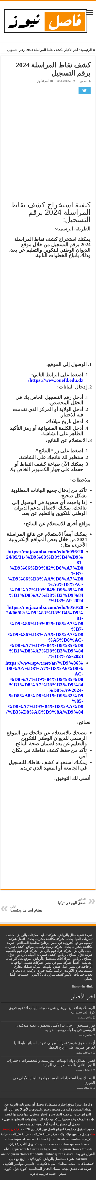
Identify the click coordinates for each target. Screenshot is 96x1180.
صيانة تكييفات (20, 1134)
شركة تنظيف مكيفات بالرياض (36, 935)
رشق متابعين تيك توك (74, 1134)
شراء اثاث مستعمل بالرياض (51, 959)
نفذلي (88, 978)
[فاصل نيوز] (48, 20)
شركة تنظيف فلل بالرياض (75, 935)
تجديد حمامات (83, 974)
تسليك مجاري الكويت (78, 970)
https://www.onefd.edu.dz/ (55, 380)
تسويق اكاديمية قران (23, 1144)
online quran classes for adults (22, 1154)
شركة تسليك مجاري (27, 966)
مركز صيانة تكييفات (45, 1134)
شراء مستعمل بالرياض (58, 1159)
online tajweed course (20, 1139)
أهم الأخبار (71, 50)
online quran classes (75, 1144)
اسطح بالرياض (83, 959)
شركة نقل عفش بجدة (77, 1169)
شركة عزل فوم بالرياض (55, 951)
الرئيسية (86, 50)
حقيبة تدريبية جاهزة (43, 1174)
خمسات (23, 974)
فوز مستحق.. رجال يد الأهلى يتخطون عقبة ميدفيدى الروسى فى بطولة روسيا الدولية (55, 1027)
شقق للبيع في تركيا (72, 901)
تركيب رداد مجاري (23, 970)
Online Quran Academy (53, 1139)
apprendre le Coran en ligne (31, 1149)
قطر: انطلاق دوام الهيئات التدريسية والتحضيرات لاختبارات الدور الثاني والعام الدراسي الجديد (50, 1062)
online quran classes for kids (72, 1149)
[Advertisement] (48, 146)
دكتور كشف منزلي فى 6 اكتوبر (51, 974)
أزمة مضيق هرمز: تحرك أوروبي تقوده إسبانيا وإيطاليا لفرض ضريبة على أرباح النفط (54, 1045)
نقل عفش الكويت (55, 966)
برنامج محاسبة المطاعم (33, 943)
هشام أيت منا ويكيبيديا (26, 908)
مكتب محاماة (66, 1164)
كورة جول (19, 1169)
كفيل (12, 974)
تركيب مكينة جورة (50, 970)
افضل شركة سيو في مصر (62, 962)
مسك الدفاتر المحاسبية (44, 1169)
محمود (83, 81)
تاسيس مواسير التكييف (18, 1164)
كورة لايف (34, 1159)
